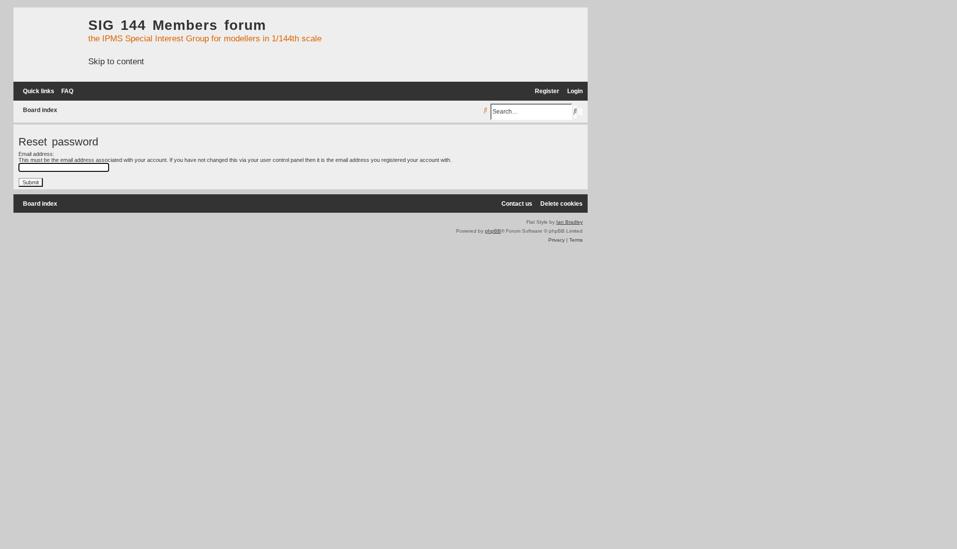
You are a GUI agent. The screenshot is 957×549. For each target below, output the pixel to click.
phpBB (493, 231)
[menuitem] (65, 91)
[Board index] (48, 43)
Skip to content (116, 61)
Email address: (36, 154)
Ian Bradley (569, 222)
